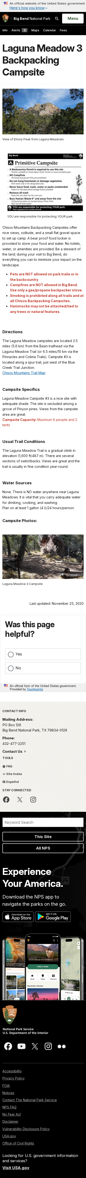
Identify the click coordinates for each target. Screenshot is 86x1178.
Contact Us (12, 751)
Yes (19, 654)
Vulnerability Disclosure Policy (26, 1129)
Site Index (13, 774)
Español (12, 782)
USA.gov (9, 1136)
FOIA (6, 1086)
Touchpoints (35, 689)
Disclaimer (10, 1121)
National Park (32, 18)
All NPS (43, 848)
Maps (35, 30)
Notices (8, 1093)
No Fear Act (11, 1114)
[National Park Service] (5, 18)
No (18, 667)
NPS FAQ (9, 1107)
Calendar (49, 30)
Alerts (18, 30)
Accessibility (12, 1071)
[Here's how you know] (43, 6)
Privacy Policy (13, 1078)
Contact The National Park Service (29, 1100)
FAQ (8, 766)
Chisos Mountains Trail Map (23, 373)
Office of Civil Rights (18, 1143)
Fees (63, 30)
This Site (43, 836)
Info (5, 30)
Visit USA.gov (15, 1167)
